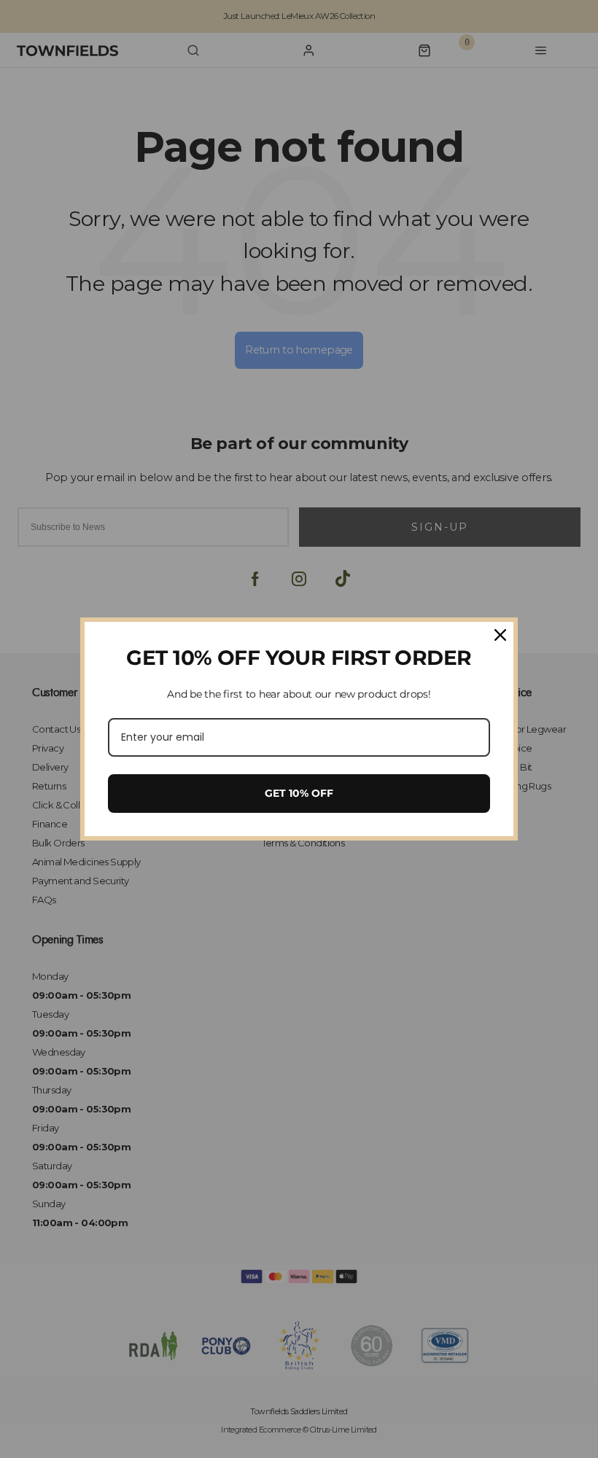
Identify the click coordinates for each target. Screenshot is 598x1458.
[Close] (500, 634)
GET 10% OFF (299, 793)
